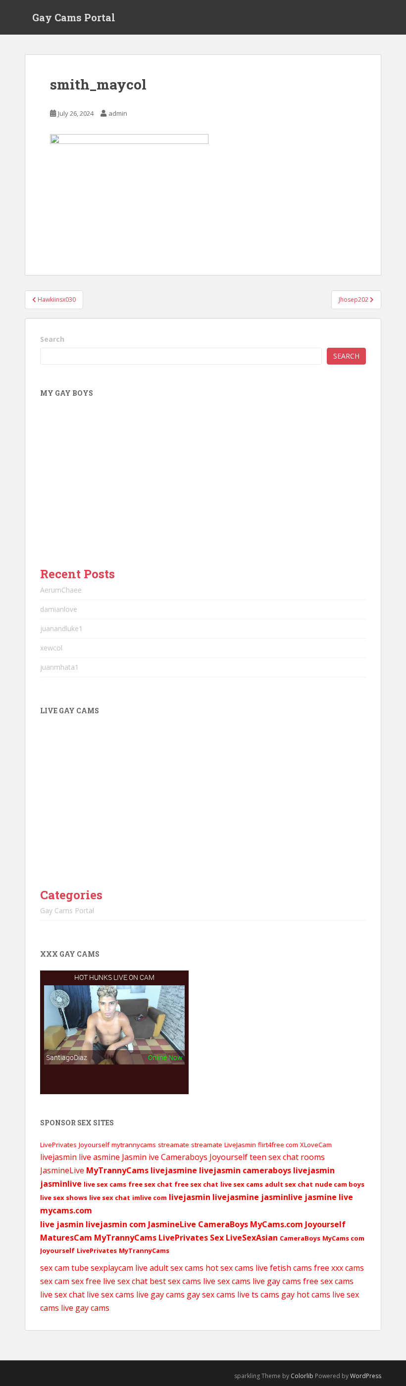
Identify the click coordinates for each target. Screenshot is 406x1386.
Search (52, 339)
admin (117, 113)
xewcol (51, 647)
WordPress (365, 1376)
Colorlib (302, 1376)
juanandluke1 (61, 628)
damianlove (58, 609)
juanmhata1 (59, 667)
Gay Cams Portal (73, 17)
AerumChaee (61, 590)
